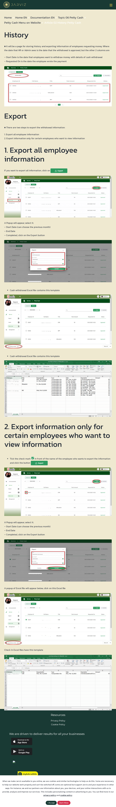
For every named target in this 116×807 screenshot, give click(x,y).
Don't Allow (63, 803)
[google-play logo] (21, 749)
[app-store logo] (21, 739)
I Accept (51, 803)
